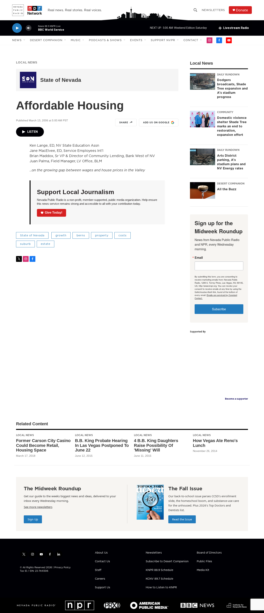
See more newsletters (38, 507)
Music (76, 40)
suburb (25, 244)
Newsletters (213, 10)
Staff (98, 570)
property (101, 235)
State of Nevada (60, 80)
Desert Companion (46, 40)
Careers (100, 578)
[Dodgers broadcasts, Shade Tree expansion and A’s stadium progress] (202, 81)
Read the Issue (182, 519)
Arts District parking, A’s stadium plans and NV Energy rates (231, 161)
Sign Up (33, 519)
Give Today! (53, 212)
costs (122, 235)
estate (45, 244)
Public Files (204, 561)
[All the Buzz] (202, 190)
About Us (101, 552)
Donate (242, 10)
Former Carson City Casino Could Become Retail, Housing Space (43, 445)
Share (123, 122)
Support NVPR (163, 40)
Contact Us (102, 561)
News (17, 40)
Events (136, 40)
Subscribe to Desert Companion (167, 561)
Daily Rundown (228, 74)
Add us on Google (156, 122)
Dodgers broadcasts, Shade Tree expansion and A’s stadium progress (232, 88)
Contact (190, 40)
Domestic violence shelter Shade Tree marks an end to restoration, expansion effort (232, 126)
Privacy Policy (62, 567)
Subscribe (219, 309)
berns (81, 235)
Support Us (102, 587)
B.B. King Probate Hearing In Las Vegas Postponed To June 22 (102, 445)
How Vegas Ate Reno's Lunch (215, 443)
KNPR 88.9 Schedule (159, 570)
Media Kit (203, 570)
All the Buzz (226, 189)
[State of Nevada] (28, 80)
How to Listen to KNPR (161, 587)
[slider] (34, 28)
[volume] (28, 28)
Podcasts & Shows (105, 40)
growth (60, 235)
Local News (26, 62)
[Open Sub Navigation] (24, 40)
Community (225, 112)
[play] (17, 28)
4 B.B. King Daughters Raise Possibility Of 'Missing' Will (156, 445)
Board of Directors (209, 552)
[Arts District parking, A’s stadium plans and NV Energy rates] (202, 157)
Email (199, 257)
